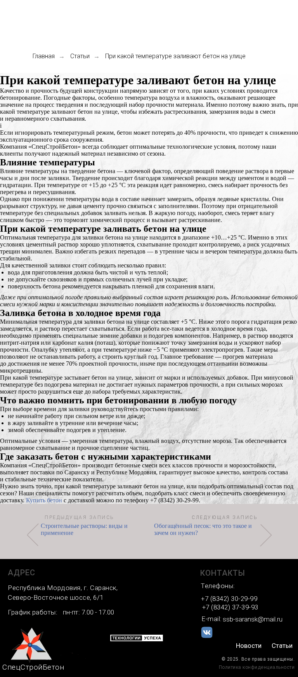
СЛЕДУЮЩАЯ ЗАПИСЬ (225, 517)
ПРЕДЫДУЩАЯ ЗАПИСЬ (79, 517)
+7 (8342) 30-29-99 (229, 598)
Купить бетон (44, 500)
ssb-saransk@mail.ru (252, 619)
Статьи (80, 56)
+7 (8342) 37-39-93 (230, 607)
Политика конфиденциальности (257, 667)
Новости (249, 645)
